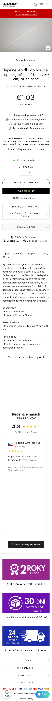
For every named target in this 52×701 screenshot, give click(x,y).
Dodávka (25, 661)
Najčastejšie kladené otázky (26, 214)
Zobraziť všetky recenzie (26, 544)
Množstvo (26, 167)
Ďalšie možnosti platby (26, 198)
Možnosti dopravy (26, 207)
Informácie (25, 668)
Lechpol (26, 65)
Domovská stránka (25, 60)
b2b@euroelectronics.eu (30, 149)
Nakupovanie (25, 675)
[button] (42, 694)
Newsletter (25, 683)
